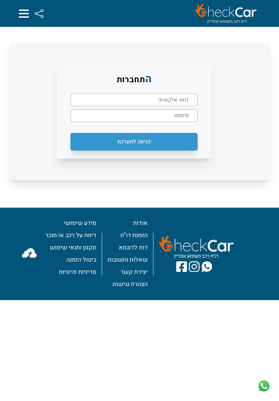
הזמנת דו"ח (134, 235)
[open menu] (24, 13)
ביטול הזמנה (81, 259)
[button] (134, 142)
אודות (140, 223)
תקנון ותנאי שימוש (73, 247)
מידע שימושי (80, 223)
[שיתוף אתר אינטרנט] (39, 13)
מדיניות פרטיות (77, 272)
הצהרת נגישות (130, 284)
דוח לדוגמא (133, 247)
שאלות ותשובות (128, 259)
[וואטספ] (206, 266)
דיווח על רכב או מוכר (70, 235)
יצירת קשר (134, 272)
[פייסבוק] (181, 266)
